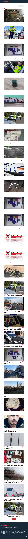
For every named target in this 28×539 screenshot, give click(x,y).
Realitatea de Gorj (18, 533)
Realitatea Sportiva (6, 531)
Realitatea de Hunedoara (8, 533)
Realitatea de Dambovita (19, 531)
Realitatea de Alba (12, 532)
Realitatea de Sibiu (24, 531)
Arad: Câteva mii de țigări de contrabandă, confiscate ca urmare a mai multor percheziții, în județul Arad (13, 263)
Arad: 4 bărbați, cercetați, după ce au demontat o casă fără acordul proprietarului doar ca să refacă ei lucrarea (13, 482)
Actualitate (22, 294)
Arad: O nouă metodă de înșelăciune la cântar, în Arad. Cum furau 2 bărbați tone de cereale (13, 92)
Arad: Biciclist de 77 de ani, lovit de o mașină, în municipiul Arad (13, 279)
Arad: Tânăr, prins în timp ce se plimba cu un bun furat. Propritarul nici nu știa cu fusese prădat (12, 24)
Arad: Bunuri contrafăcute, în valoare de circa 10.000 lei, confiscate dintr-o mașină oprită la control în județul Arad (13, 329)
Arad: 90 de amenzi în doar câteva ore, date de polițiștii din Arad (13, 379)
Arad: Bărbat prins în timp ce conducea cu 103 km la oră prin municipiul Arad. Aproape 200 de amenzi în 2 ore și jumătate (13, 75)
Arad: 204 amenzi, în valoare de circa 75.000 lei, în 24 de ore (13, 295)
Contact (1, 527)
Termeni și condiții (5, 527)
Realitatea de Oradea (14, 533)
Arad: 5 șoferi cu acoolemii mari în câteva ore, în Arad (12, 516)
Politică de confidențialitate (10, 527)
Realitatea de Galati (3, 532)
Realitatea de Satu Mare (3, 533)
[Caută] (21, 1)
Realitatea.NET (2, 531)
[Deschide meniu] (23, 1)
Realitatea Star (10, 531)
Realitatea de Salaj (16, 532)
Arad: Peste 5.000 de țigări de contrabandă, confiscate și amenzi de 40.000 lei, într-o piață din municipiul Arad (13, 143)
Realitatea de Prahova (7, 532)
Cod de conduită (15, 527)
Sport (23, 394)
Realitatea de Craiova (21, 532)
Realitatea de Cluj (14, 531)
